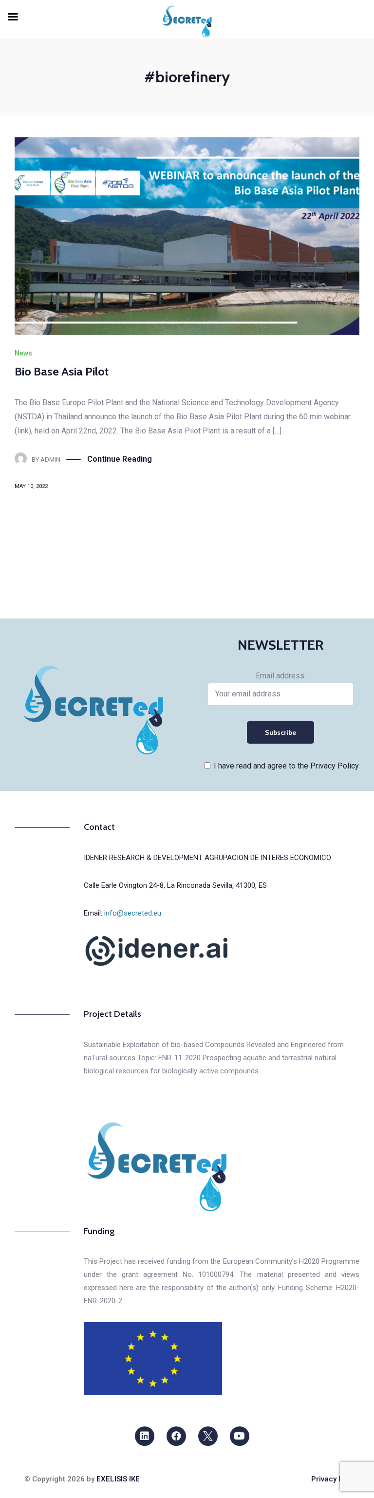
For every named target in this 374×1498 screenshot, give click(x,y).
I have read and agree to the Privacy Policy (286, 765)
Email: (122, 913)
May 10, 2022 (31, 486)
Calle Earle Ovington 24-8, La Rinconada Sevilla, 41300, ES (175, 885)
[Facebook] (176, 1436)
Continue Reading (119, 459)
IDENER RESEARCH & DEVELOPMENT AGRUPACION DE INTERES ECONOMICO (207, 857)
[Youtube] (239, 1436)
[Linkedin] (144, 1436)
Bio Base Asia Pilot (62, 371)
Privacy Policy (335, 1479)
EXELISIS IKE (118, 1479)
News (23, 353)
